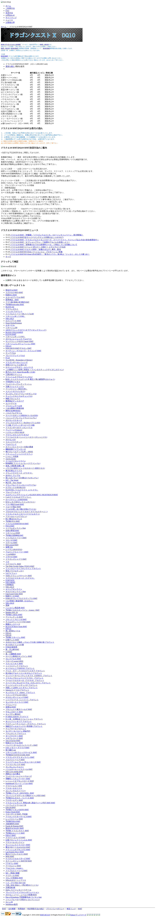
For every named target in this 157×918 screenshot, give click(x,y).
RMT (4, 909)
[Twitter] (97, 915)
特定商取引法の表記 (35, 909)
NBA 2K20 (10, 603)
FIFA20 (8, 635)
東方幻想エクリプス (14, 471)
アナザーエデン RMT (14, 800)
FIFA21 (8, 633)
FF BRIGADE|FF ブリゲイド (17, 717)
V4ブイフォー (11, 573)
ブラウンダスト (12, 309)
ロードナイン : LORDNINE (17, 500)
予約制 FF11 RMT (13, 521)
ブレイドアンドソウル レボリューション (22, 892)
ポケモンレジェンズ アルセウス (19, 339)
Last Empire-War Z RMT (15, 852)
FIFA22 (8, 629)
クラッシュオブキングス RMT (18, 850)
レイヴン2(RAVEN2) (14, 549)
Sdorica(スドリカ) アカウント (17, 690)
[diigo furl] (95, 915)
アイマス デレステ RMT (15, 764)
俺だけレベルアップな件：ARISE (19, 452)
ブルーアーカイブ (13, 492)
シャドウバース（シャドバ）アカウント (22, 700)
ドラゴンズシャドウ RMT (16, 559)
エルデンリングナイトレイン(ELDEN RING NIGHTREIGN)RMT (32, 495)
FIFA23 (8, 346)
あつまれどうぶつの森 (15, 645)
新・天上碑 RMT (12, 649)
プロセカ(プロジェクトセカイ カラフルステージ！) (27, 512)
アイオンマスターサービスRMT (19, 817)
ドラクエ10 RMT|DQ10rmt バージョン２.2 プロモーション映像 (36, 252)
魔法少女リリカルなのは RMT (18, 847)
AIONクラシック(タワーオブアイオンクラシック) (26, 330)
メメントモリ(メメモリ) (15, 391)
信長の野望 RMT (12, 531)
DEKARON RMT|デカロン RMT (18, 348)
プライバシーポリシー (55, 909)
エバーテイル (11, 403)
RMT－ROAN (44, 44)
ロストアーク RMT (13, 321)
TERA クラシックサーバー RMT (19, 576)
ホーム (8, 6)
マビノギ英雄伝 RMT (14, 878)
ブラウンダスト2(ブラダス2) (17, 435)
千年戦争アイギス (13, 382)
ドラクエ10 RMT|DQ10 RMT (17, 524)
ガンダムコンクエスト (15, 767)
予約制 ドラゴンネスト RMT (17, 831)
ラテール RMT (11, 543)
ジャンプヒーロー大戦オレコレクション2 (23, 900)
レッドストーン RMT (14, 819)
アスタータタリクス (14, 788)
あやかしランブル (13, 475)
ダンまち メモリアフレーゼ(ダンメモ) (21, 394)
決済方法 (9, 13)
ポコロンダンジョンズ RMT (17, 697)
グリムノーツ (11, 705)
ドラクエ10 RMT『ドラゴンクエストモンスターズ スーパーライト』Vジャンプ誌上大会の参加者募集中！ (54, 240)
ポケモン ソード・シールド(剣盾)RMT (21, 895)
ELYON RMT (11, 334)
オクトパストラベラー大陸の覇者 (19, 447)
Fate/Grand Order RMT (14, 594)
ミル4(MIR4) (11, 554)
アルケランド (11, 444)
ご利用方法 (10, 8)
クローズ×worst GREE (14, 661)
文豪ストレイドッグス (15, 387)
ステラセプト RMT (13, 564)
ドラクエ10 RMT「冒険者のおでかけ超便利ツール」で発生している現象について (43, 245)
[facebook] (99, 915)
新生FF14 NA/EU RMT (15, 828)
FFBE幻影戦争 (11, 647)
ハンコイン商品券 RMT (15, 608)
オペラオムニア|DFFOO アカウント (20, 668)
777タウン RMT (12, 863)
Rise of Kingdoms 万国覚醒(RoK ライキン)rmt (23, 897)
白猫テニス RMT (12, 640)
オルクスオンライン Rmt (16, 592)
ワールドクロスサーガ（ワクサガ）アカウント (25, 680)
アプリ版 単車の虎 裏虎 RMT (17, 302)
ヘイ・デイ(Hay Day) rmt (15, 883)
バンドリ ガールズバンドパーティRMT (22, 745)
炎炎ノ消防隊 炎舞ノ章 (15, 466)
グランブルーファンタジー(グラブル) (21, 485)
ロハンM (9, 902)
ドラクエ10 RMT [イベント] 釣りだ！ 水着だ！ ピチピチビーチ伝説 (38, 247)
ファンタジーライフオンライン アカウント (23, 568)
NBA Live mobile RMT (14, 772)
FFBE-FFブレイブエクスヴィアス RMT (21, 598)
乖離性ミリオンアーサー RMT (18, 779)
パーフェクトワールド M (16, 805)
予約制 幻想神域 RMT (14, 535)
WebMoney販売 (12, 904)
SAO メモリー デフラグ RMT (17, 748)
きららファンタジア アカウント (19, 721)
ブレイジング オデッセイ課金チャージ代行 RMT (25, 795)
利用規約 (21, 909)
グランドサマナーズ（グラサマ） (19, 473)
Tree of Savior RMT (13, 741)
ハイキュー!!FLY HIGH (15, 432)
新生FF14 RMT (12, 290)
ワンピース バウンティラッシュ (19, 384)
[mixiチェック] (92, 915)
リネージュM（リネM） (15, 316)
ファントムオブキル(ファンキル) (19, 377)
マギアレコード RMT (14, 738)
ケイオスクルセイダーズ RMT (18, 859)
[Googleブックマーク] (90, 915)
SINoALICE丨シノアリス (16, 880)
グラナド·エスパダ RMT (15, 838)
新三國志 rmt (11, 750)
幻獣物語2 (10, 585)
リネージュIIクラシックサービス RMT (21, 752)
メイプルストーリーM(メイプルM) (20, 314)
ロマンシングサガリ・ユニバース (19, 367)
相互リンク (71, 909)
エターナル (10, 325)
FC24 (8, 358)
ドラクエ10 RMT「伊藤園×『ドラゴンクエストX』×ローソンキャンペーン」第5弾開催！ (46, 235)
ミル (7, 562)
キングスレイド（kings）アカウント (20, 692)
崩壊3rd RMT (11, 707)
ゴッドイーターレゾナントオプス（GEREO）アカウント (29, 676)
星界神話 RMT (12, 300)
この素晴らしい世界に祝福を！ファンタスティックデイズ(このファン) (35, 370)
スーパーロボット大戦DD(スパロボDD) (22, 415)
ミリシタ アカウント (14, 311)
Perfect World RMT (13, 812)
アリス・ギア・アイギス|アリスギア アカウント (25, 671)
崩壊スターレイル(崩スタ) (16, 365)
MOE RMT (10, 856)
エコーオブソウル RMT (15, 297)
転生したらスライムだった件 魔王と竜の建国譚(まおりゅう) (30, 379)
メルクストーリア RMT (15, 760)
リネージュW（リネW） (16, 337)
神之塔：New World (13, 483)
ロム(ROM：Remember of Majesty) (19, 360)
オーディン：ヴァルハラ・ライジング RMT (23, 351)
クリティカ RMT (12, 875)
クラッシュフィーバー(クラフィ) (19, 454)
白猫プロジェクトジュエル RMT (19, 840)
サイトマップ (11, 18)
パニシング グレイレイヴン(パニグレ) (21, 418)
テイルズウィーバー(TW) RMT (18, 622)
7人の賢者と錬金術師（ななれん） (20, 601)
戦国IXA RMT (11, 295)
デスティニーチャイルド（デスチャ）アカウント (26, 724)
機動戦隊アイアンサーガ (16, 449)
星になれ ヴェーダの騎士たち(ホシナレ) (22, 478)
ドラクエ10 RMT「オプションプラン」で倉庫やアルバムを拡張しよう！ (40, 242)
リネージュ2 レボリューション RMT (20, 344)
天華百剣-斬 (10, 887)
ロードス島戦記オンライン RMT (19, 656)
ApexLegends (11, 459)
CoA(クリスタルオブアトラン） (19, 497)
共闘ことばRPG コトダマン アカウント (22, 688)
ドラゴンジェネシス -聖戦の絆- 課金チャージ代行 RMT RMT (30, 803)
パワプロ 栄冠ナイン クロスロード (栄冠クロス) (25, 468)
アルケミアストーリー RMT (17, 552)
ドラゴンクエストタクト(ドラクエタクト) (23, 514)
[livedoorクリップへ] (88, 915)
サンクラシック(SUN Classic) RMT (19, 341)
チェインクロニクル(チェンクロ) (19, 396)
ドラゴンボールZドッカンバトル (19, 428)
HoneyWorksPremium (14, 323)
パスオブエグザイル (14, 413)
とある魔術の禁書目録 (15, 408)
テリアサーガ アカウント (16, 729)
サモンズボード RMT (14, 712)
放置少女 (9, 547)
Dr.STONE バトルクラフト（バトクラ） (22, 490)
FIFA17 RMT (11, 835)
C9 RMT (9, 652)
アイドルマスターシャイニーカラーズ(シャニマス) (26, 437)
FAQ (7, 11)
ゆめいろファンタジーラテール (18, 890)
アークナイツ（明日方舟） (17, 389)
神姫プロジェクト (13, 399)
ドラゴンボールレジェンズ (17, 362)
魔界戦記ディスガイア (15, 401)
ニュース (9, 20)
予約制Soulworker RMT (15, 305)
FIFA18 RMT (11, 807)
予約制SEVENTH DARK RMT (18, 755)
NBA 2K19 (10, 587)
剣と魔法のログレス (14, 519)
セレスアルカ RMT (13, 659)
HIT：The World (12, 480)
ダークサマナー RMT (14, 736)
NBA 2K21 (10, 319)
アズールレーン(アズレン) (16, 516)
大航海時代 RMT (12, 824)
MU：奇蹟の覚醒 (13, 873)
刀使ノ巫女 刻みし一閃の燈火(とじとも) (22, 885)
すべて (8, 257)
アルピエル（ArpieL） (15, 868)
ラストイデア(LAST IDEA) (16, 695)
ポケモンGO (11, 440)
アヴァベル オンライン (15, 842)
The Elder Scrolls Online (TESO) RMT (20, 566)
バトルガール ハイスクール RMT (19, 769)
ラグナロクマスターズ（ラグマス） (20, 578)
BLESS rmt (10, 307)
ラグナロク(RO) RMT (14, 292)
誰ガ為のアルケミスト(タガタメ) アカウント (24, 673)
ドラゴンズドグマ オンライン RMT (20, 757)
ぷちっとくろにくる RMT (16, 619)
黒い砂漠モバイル (13, 631)
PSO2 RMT (10, 526)
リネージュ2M (11, 328)
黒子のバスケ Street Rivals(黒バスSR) (20, 372)
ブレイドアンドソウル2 (15, 355)
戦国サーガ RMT (12, 596)
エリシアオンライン (14, 589)
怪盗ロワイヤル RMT (14, 743)
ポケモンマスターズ (14, 420)
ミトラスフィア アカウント (17, 666)
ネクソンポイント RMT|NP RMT (19, 861)
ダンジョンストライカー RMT (18, 845)
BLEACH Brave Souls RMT (16, 627)
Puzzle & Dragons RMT (14, 826)
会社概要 (12, 909)
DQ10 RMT (14, 48)
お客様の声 (10, 22)
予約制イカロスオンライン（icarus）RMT (23, 610)
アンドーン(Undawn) (14, 430)
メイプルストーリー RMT (16, 538)
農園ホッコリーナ (13, 624)
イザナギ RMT (11, 557)
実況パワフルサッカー (15, 571)
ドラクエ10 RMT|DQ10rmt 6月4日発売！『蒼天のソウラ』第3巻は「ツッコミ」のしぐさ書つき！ (50, 254)
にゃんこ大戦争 (12, 456)
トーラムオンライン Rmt (16, 528)
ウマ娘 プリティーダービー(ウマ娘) (20, 425)
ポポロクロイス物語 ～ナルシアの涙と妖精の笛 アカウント (30, 642)
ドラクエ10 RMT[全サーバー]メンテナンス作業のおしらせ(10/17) (36, 237)
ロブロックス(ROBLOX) (16, 487)
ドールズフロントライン (16, 461)
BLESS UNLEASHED (14, 332)
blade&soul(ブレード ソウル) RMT (19, 783)
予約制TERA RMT (13, 821)
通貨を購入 (10, 66)
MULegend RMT (12, 545)
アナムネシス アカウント (16, 733)
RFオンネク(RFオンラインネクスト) (20, 502)
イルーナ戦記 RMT (13, 507)
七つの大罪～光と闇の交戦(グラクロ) (21, 509)
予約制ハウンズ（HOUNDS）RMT (20, 793)
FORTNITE (10, 580)
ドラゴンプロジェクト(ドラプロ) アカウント (24, 678)
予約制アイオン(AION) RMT (17, 810)
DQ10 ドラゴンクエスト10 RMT (11, 44)
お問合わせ (10, 15)
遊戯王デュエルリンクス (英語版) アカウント (24, 726)
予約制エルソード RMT (15, 833)
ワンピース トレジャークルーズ (19, 776)
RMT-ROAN (45, 915)
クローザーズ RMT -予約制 (17, 814)
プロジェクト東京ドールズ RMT (19, 709)
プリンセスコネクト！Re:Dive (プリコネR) (23, 423)
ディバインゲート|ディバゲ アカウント (22, 685)
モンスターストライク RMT (17, 702)
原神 (7, 605)
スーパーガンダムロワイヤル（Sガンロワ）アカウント (28, 683)
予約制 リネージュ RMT (15, 637)
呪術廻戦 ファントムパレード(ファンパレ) (23, 463)
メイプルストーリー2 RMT (16, 871)
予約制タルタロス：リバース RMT (20, 798)
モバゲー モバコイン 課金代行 (18, 731)
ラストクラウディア (14, 442)
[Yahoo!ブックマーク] (77, 915)
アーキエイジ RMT (13, 866)
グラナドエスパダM (14, 786)
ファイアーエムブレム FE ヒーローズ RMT (23, 762)
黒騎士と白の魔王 (13, 774)
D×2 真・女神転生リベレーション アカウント (24, 719)
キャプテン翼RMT (13, 714)
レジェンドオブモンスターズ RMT (20, 781)
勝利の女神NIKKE (13, 411)
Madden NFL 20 (12, 612)
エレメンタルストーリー (16, 791)
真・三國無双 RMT (13, 654)
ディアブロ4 (11, 353)
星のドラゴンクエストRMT (17, 854)
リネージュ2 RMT (13, 533)
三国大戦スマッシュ (14, 374)
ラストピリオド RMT (14, 664)
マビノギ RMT (11, 540)
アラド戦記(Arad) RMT (15, 504)
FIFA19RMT (10, 582)
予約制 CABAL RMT (14, 615)
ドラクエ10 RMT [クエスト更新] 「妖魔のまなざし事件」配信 (35, 249)
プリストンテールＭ (14, 406)
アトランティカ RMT (14, 617)
